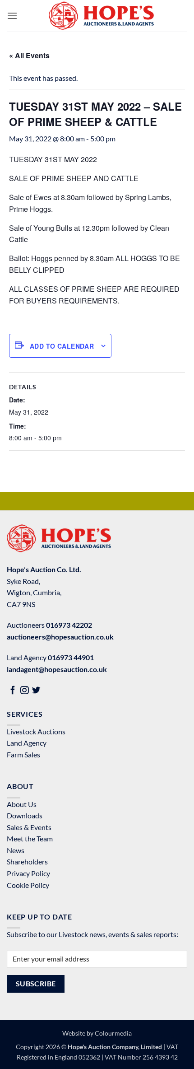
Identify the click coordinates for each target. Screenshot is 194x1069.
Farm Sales (23, 754)
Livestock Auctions (36, 731)
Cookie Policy (28, 885)
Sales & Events (29, 827)
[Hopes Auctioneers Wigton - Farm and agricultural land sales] (101, 16)
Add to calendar (62, 345)
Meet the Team (30, 838)
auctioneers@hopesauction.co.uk (60, 636)
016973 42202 (69, 625)
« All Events (29, 55)
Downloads (24, 815)
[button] (12, 16)
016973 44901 (71, 657)
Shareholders (27, 861)
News (15, 850)
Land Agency (26, 742)
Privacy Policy (28, 873)
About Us (22, 804)
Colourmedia (113, 1033)
